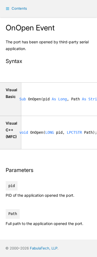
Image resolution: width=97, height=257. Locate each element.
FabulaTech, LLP (43, 248)
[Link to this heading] (25, 61)
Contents (19, 8)
